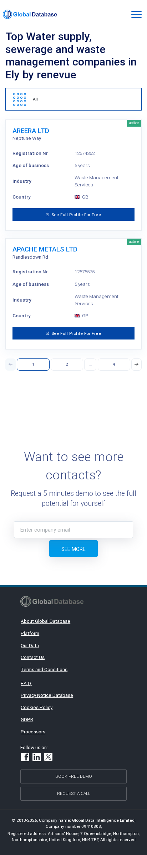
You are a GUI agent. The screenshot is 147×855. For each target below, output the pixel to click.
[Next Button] (136, 364)
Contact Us (33, 657)
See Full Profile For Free (76, 214)
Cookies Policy (36, 707)
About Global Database (45, 621)
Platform (30, 633)
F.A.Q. (26, 683)
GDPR (27, 719)
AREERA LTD (30, 131)
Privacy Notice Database (47, 695)
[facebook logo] (25, 757)
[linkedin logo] (36, 757)
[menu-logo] (30, 14)
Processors (33, 731)
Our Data (30, 645)
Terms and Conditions (44, 669)
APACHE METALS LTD (44, 249)
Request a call (73, 793)
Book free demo (73, 776)
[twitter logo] (49, 757)
